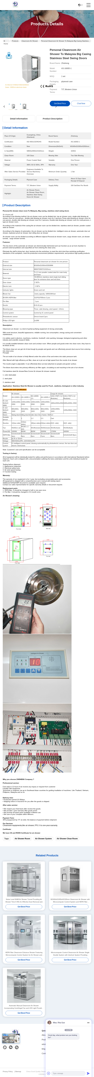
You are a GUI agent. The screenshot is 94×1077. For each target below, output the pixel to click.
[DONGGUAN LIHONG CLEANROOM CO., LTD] (15, 5)
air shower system (43, 839)
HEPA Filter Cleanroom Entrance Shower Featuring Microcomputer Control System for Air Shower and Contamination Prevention (23, 954)
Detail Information (19, 119)
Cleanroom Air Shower (30, 41)
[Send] (88, 1073)
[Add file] (48, 1073)
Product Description (52, 119)
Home (6, 41)
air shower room (22, 839)
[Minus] (88, 1022)
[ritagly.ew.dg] (17, 1047)
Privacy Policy (8, 1071)
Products (15, 41)
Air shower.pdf (8, 214)
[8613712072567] (5, 1047)
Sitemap (18, 1071)
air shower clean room (67, 839)
